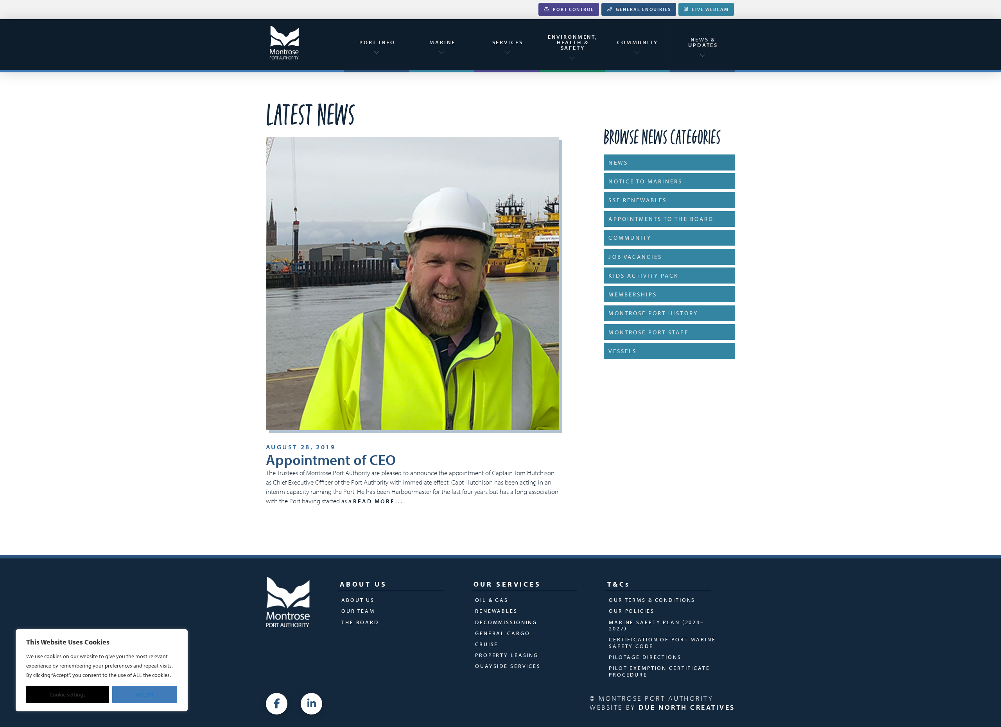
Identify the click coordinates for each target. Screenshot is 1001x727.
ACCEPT (145, 694)
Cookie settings (68, 694)
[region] (102, 670)
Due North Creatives (687, 707)
